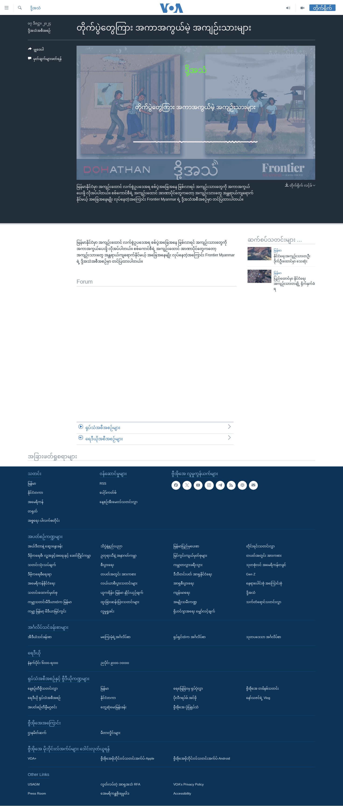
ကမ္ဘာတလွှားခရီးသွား (188, 565)
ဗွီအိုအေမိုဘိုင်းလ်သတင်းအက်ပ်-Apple (127, 759)
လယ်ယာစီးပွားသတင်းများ (119, 583)
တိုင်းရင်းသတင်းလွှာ (260, 546)
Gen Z (251, 574)
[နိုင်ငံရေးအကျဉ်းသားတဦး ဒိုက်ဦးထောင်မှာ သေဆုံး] (259, 253)
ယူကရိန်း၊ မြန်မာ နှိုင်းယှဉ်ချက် (122, 592)
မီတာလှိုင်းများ (110, 733)
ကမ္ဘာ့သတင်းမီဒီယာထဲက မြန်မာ (50, 602)
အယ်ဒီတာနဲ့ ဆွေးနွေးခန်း (45, 546)
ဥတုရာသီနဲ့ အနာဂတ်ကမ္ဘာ (118, 555)
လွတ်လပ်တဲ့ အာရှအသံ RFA (120, 784)
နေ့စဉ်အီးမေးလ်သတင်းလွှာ (118, 502)
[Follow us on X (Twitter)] (186, 485)
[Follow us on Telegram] (220, 485)
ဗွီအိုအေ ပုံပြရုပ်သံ (186, 707)
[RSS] (231, 485)
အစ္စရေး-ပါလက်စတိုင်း (44, 520)
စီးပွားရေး (107, 565)
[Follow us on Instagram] (209, 485)
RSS (103, 483)
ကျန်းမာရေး (181, 592)
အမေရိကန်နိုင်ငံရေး (41, 583)
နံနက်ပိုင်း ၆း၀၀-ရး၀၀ (43, 663)
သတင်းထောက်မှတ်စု (42, 592)
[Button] (36, 50)
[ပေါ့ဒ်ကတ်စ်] (242, 485)
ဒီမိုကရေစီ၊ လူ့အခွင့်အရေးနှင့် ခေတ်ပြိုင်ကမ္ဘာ (59, 555)
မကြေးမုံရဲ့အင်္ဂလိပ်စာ (115, 637)
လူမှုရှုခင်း (107, 611)
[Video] (302, 8)
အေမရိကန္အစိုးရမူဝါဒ (115, 794)
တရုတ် (33, 511)
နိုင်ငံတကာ (35, 493)
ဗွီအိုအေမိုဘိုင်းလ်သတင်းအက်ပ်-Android (201, 759)
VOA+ (32, 759)
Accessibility (182, 794)
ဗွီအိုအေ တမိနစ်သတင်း (262, 688)
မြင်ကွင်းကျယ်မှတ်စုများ (190, 555)
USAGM (34, 784)
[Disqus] (156, 344)
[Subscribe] (253, 485)
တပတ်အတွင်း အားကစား (118, 574)
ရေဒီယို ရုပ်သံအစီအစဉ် (44, 698)
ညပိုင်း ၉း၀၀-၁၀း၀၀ (115, 663)
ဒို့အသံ (35, 8)
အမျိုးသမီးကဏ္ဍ (185, 602)
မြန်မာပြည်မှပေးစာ (186, 546)
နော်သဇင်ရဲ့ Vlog (258, 698)
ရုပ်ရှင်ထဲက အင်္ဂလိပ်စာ (189, 637)
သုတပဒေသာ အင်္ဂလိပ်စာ (263, 637)
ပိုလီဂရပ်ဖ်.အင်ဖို (184, 698)
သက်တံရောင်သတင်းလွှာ (263, 602)
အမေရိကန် (35, 502)
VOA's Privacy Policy (188, 784)
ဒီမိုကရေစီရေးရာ (40, 574)
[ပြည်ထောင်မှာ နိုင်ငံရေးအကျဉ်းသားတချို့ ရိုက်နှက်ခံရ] (259, 276)
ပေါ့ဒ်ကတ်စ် (108, 493)
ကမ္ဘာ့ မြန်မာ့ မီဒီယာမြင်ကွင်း (47, 611)
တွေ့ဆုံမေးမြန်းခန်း (113, 707)
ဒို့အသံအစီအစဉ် (39, 30)
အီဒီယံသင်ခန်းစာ (40, 637)
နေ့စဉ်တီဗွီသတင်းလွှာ (43, 688)
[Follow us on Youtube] (198, 485)
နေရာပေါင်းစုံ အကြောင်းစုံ (264, 583)
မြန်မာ (278, 250)
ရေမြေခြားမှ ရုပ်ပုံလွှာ (188, 688)
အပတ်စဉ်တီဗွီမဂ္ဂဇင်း (42, 707)
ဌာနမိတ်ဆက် (37, 733)
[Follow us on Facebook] (176, 485)
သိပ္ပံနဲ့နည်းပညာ (111, 546)
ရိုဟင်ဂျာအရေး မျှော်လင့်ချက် (194, 611)
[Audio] (288, 8)
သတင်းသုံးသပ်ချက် (42, 565)
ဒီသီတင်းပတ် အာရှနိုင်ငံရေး (192, 574)
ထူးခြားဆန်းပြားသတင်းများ (120, 602)
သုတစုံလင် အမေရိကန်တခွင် (266, 565)
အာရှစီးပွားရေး (183, 583)
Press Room (37, 794)
